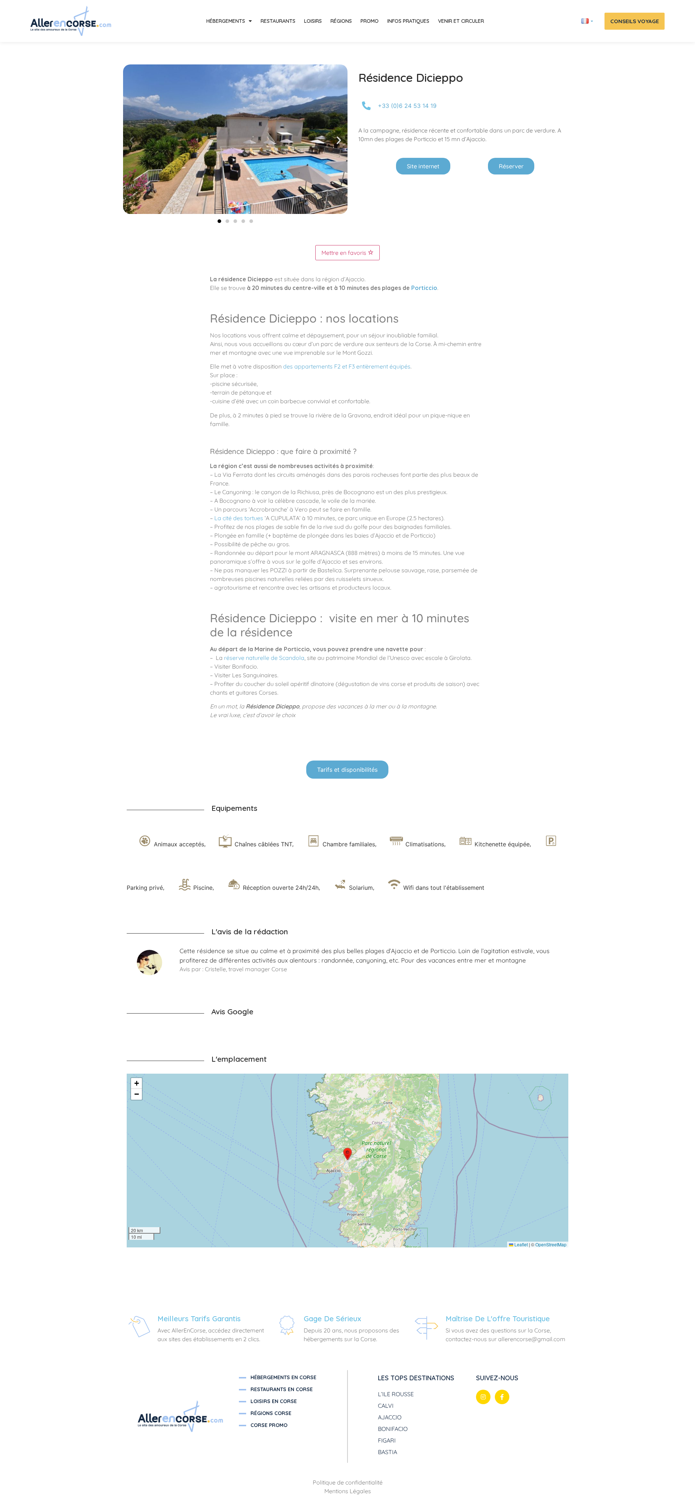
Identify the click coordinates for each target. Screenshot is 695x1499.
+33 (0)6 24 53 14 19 (407, 105)
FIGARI (387, 1440)
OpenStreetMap (550, 1244)
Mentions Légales (347, 1491)
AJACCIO (389, 1417)
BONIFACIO (393, 1428)
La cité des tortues (238, 518)
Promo (370, 21)
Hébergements (225, 21)
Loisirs (313, 21)
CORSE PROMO (268, 1425)
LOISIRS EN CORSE (273, 1401)
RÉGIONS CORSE (270, 1413)
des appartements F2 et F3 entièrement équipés (346, 366)
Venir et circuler (461, 21)
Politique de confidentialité (348, 1482)
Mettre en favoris (344, 252)
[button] (132, 140)
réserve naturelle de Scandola (264, 657)
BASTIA (387, 1452)
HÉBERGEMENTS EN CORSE (283, 1377)
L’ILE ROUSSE (396, 1394)
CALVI (385, 1405)
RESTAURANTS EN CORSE (281, 1389)
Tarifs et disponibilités (347, 769)
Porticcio (424, 287)
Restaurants (278, 21)
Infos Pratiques (408, 21)
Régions (341, 21)
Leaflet (520, 1244)
